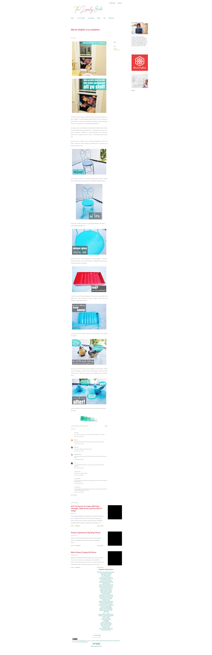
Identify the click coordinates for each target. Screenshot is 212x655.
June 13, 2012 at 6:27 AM (78, 436)
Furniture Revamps (116, 49)
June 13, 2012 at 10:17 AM (79, 467)
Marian (75, 447)
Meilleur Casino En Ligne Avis (106, 601)
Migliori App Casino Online (106, 610)
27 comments (77, 525)
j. (74, 462)
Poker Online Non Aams (106, 624)
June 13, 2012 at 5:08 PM (78, 475)
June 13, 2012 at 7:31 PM (78, 483)
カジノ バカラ (106, 613)
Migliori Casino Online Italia (106, 608)
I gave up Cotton (78, 516)
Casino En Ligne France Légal (106, 628)
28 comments (77, 567)
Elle (75, 439)
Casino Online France (106, 622)
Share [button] (114, 42)
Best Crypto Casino (106, 626)
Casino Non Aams (106, 618)
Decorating (91, 18)
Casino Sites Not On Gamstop (106, 594)
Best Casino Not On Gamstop (106, 587)
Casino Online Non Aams (106, 591)
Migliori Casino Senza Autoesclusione (106, 572)
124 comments (77, 545)
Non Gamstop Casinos (106, 574)
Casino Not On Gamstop (106, 577)
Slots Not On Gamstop (106, 588)
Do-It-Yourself (81, 18)
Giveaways (111, 18)
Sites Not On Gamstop (106, 579)
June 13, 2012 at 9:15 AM (78, 459)
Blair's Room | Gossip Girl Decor (83, 552)
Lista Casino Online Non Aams (106, 602)
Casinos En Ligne (106, 593)
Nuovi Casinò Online (106, 629)
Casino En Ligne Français (106, 623)
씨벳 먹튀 (106, 611)
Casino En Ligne (106, 583)
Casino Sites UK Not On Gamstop (106, 605)
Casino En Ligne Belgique (106, 607)
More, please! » (100, 525)
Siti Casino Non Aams (106, 619)
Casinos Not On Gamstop (106, 573)
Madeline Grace (77, 454)
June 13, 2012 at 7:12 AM (78, 443)
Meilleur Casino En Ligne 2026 (106, 615)
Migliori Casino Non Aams (106, 589)
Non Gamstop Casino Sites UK (106, 582)
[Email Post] (89, 425)
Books (98, 18)
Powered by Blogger (97, 635)
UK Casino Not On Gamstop (106, 597)
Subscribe (112, 3)
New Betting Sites (106, 575)
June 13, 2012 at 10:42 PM (79, 492)
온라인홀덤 (106, 620)
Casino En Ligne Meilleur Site (106, 586)
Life (104, 18)
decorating (115, 48)
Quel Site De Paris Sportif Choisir (106, 614)
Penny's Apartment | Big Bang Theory (85, 533)
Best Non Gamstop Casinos (106, 581)
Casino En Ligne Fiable (106, 606)
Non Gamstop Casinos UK (106, 598)
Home (72, 18)
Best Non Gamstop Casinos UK (106, 578)
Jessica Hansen (82, 640)
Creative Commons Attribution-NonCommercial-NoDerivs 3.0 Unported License (106, 640)
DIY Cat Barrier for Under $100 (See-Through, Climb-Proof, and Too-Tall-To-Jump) (87, 508)
